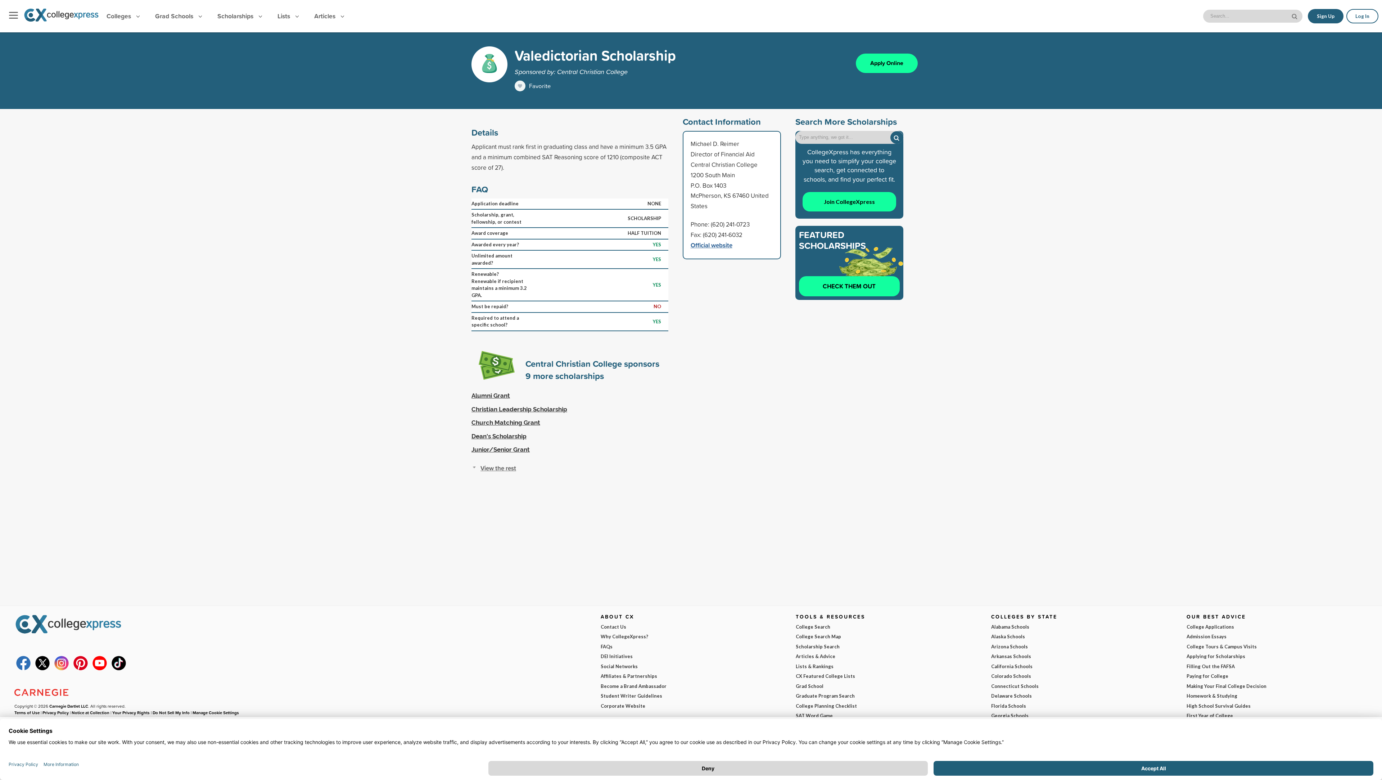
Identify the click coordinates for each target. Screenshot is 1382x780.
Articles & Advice (815, 656)
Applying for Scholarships (1216, 656)
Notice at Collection (90, 713)
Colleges (119, 16)
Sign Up (1325, 16)
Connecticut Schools (1015, 686)
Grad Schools (175, 16)
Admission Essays (1207, 636)
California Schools (1012, 666)
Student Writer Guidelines (631, 696)
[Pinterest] (81, 668)
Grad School (809, 686)
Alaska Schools (1008, 636)
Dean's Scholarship (499, 436)
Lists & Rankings (815, 666)
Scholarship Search (818, 646)
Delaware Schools (1011, 696)
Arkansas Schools (1011, 656)
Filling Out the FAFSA (1211, 666)
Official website (711, 245)
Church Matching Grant (505, 422)
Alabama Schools (1010, 627)
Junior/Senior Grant (500, 449)
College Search (813, 627)
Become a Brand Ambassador (634, 686)
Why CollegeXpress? (624, 636)
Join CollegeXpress (849, 201)
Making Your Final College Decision (1226, 686)
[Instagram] (62, 668)
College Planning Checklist (826, 706)
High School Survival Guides (1219, 706)
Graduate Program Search (825, 696)
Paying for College (1207, 676)
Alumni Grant (490, 395)
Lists (284, 16)
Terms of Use (27, 713)
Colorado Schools (1011, 676)
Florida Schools (1008, 706)
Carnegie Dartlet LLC (68, 706)
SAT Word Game (814, 716)
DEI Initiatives (617, 656)
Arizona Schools (1009, 646)
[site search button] (1295, 15)
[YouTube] (100, 668)
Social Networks (619, 666)
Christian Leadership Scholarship (519, 409)
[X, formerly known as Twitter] (42, 668)
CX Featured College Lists (825, 676)
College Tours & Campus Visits (1222, 646)
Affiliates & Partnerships (629, 676)
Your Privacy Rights (131, 713)
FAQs (607, 646)
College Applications (1210, 627)
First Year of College (1210, 716)
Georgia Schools (1010, 716)
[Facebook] (23, 668)
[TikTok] (119, 668)
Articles (325, 16)
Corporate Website (623, 706)
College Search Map (818, 636)
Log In (1362, 16)
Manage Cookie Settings (216, 713)
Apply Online (886, 63)
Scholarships (236, 16)
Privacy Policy (55, 713)
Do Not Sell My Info (171, 713)
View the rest (498, 468)
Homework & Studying (1212, 696)
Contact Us (613, 627)
